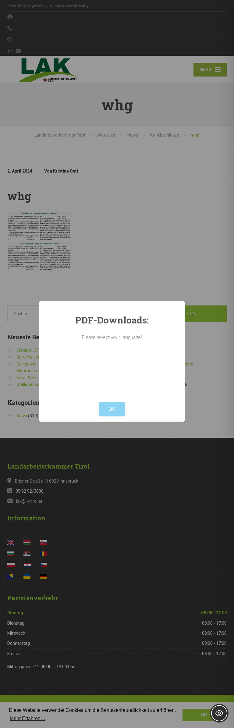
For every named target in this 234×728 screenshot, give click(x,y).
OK (111, 409)
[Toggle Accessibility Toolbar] (219, 713)
